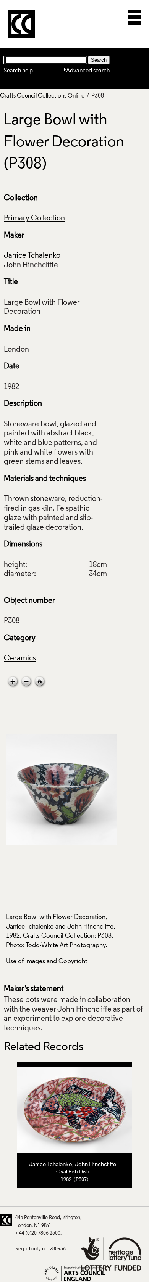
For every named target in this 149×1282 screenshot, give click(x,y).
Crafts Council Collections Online (42, 96)
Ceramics (20, 658)
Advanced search (88, 71)
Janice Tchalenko (32, 256)
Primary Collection (34, 218)
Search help (18, 71)
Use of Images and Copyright (46, 961)
